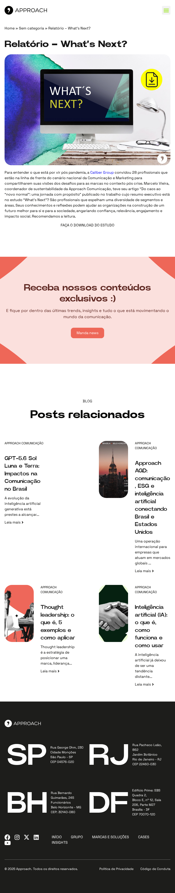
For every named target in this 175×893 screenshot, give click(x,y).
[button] (166, 10)
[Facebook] (7, 837)
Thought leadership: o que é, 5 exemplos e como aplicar (58, 623)
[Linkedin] (36, 837)
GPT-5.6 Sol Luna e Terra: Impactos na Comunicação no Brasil (22, 474)
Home (10, 28)
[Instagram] (17, 837)
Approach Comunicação (24, 443)
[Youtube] (7, 843)
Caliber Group (102, 172)
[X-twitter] (26, 837)
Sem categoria (31, 28)
